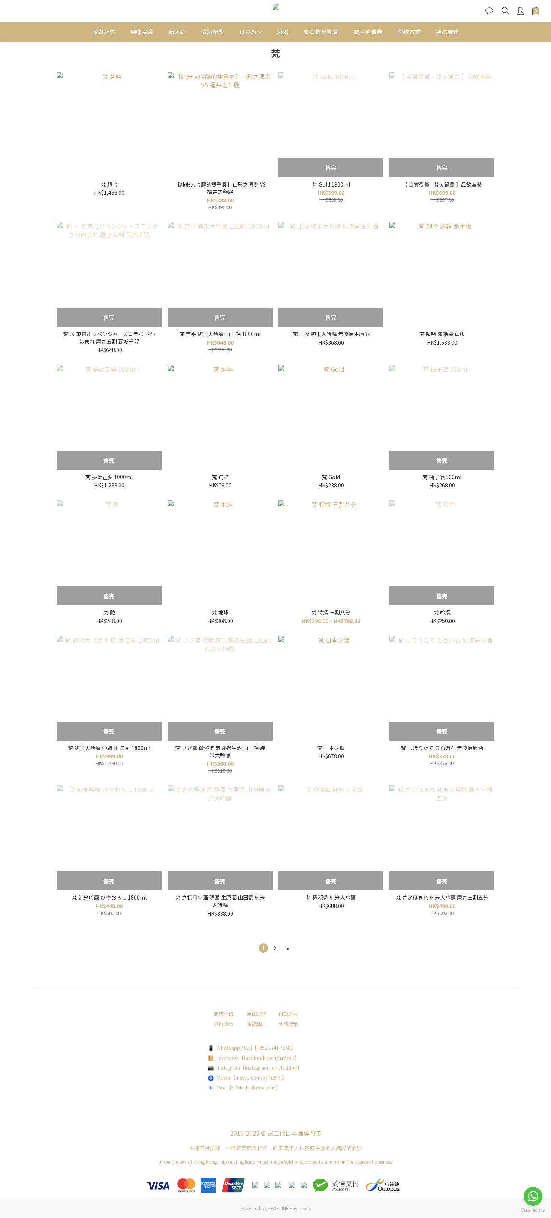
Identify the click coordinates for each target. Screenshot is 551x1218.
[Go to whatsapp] (533, 1196)
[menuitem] (263, 948)
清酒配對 (212, 32)
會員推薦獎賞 (321, 32)
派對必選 (103, 32)
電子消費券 (368, 32)
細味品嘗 (142, 32)
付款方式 (409, 32)
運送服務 (447, 32)
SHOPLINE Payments (289, 1208)
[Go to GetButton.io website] (533, 1210)
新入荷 (177, 32)
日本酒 (248, 32)
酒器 (283, 32)
